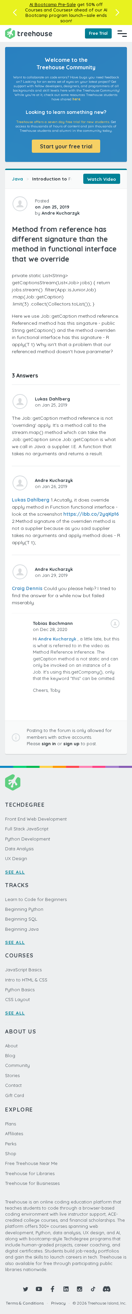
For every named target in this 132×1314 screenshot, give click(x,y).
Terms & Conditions (25, 1303)
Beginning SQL (21, 919)
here (76, 99)
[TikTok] (93, 1289)
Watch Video (101, 179)
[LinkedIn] (66, 1289)
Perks (10, 1143)
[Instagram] (79, 1289)
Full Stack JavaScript (26, 828)
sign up (71, 743)
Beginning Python (24, 909)
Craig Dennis (27, 588)
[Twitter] (25, 1289)
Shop (10, 1153)
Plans (10, 1123)
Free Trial (98, 33)
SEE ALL (15, 872)
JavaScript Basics (23, 969)
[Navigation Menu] (122, 33)
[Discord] (106, 1289)
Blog (10, 1055)
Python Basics (20, 989)
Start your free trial (66, 146)
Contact (13, 1085)
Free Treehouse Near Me (31, 1163)
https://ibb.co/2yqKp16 (91, 514)
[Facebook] (52, 1289)
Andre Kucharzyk (57, 638)
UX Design (16, 858)
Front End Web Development (36, 819)
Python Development (27, 839)
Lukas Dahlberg (30, 500)
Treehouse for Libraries (29, 1173)
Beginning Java (22, 929)
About (11, 1045)
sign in (49, 743)
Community (17, 1065)
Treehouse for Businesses (32, 1183)
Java (17, 178)
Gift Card (14, 1095)
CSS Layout (17, 999)
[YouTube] (39, 1289)
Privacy (58, 1303)
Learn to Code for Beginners (36, 899)
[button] (14, 12)
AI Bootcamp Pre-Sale (52, 4)
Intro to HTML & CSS (26, 979)
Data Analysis (19, 848)
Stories (12, 1075)
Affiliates (14, 1133)
